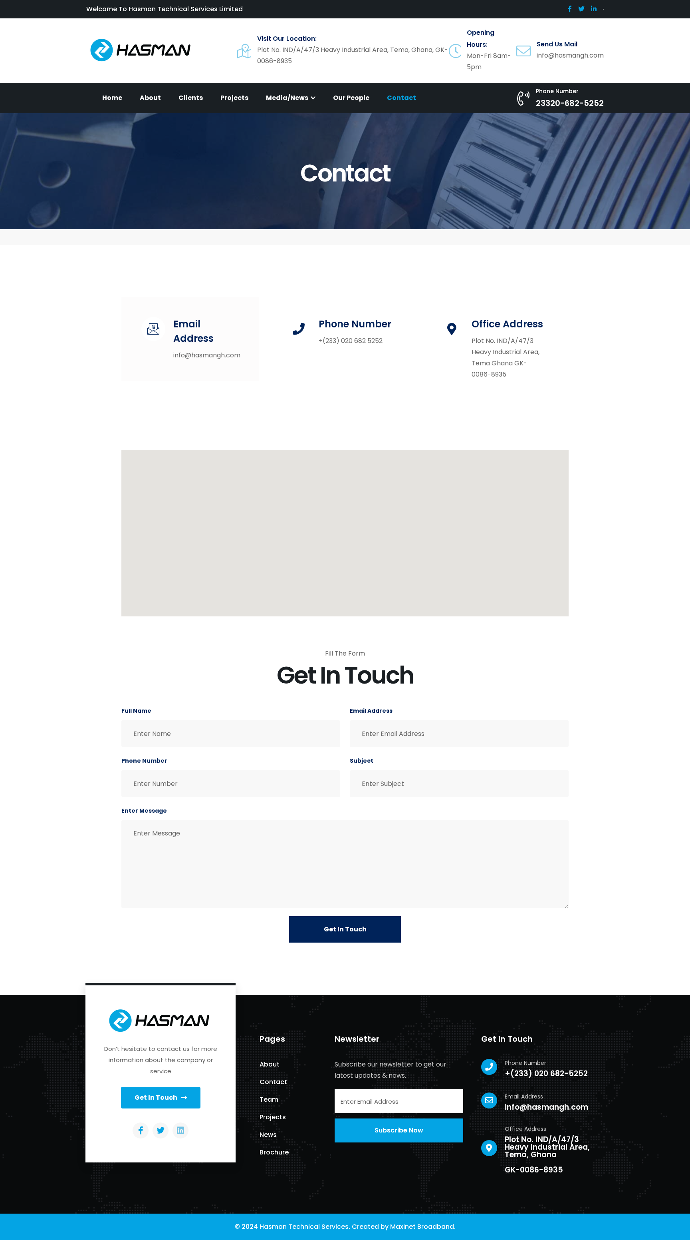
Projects (234, 97)
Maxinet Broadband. (423, 1226)
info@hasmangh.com (546, 1107)
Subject (361, 761)
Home (112, 97)
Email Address (371, 711)
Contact (401, 97)
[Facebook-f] (141, 1130)
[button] (160, 1097)
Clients (190, 97)
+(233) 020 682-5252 (546, 1073)
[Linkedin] (180, 1130)
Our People (351, 97)
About (150, 97)
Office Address (507, 324)
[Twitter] (161, 1130)
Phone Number (355, 324)
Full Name (136, 711)
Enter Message (144, 811)
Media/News (287, 97)
